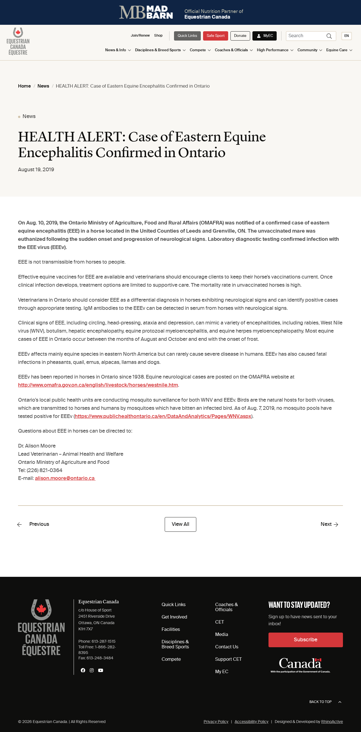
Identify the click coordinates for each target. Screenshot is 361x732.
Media (221, 635)
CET (219, 622)
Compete (198, 50)
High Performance (273, 50)
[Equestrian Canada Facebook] (82, 670)
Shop (158, 35)
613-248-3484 (100, 658)
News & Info (115, 50)
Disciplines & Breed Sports (158, 50)
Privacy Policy (216, 722)
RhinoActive (332, 722)
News (29, 116)
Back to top (320, 702)
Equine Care (336, 50)
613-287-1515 (104, 642)
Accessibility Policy (251, 722)
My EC (221, 672)
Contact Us (226, 647)
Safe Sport (215, 36)
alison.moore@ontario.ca (65, 478)
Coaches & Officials (231, 50)
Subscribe (305, 639)
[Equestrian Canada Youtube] (100, 670)
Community (307, 50)
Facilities (171, 630)
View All (180, 524)
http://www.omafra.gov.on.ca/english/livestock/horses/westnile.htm (98, 385)
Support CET (228, 659)
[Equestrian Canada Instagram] (91, 670)
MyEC (268, 36)
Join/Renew (140, 35)
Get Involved (174, 617)
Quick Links (187, 36)
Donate (240, 36)
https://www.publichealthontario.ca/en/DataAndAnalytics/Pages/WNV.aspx (163, 416)
